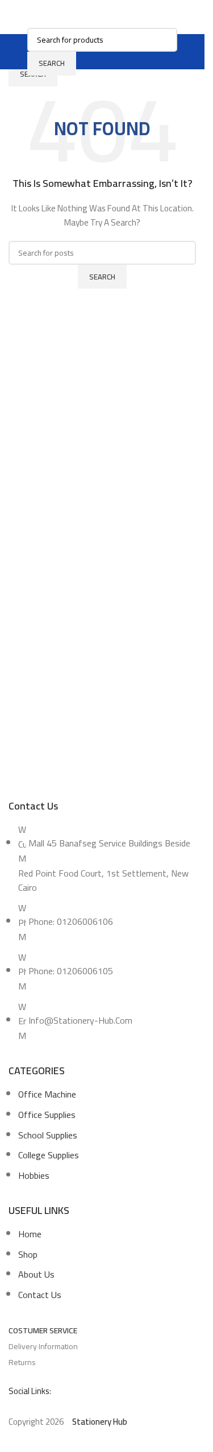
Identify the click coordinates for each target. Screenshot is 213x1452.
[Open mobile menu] (20, 51)
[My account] (184, 51)
